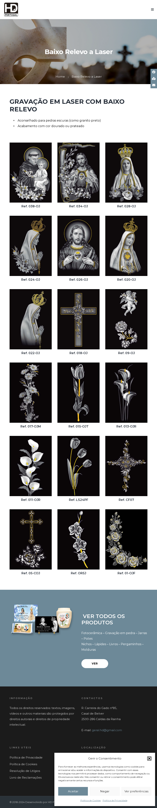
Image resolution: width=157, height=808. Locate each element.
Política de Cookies (90, 800)
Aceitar (73, 791)
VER (95, 663)
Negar (104, 791)
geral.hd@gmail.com (107, 730)
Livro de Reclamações (26, 777)
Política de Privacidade (115, 800)
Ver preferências (136, 791)
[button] (149, 758)
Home (60, 76)
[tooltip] (153, 72)
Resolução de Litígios (25, 771)
